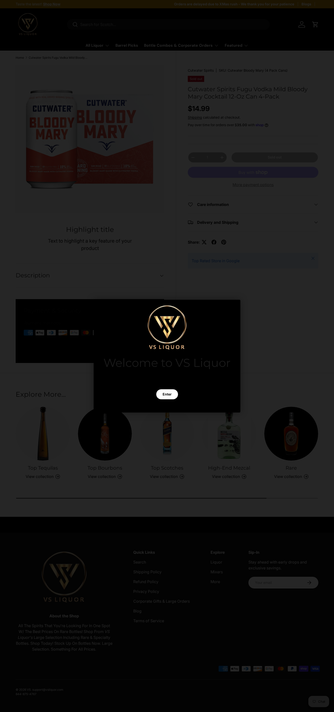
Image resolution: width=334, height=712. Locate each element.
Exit (167, 405)
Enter (167, 394)
